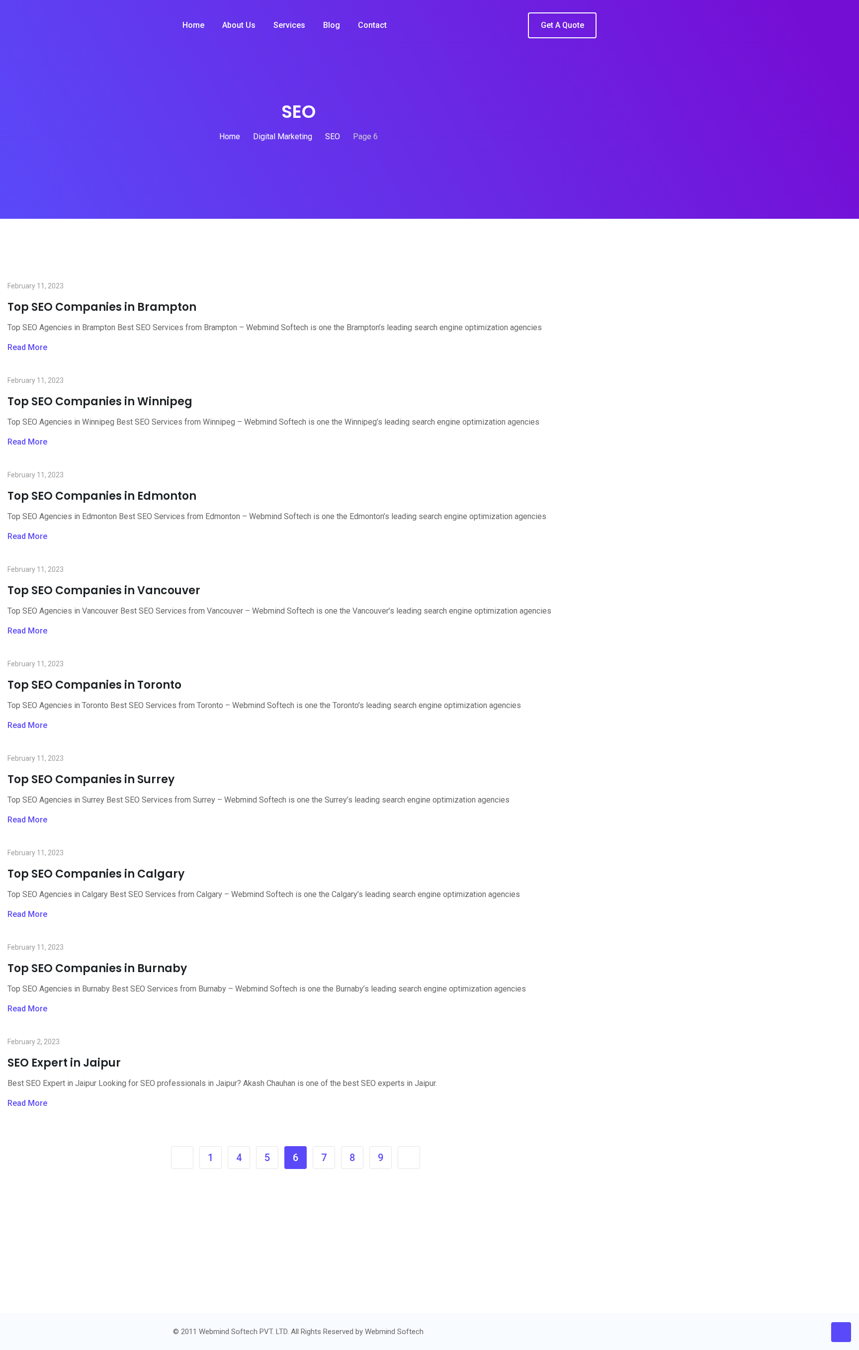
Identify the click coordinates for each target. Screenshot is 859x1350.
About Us (239, 25)
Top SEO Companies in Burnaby (97, 968)
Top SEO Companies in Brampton (101, 307)
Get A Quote (562, 25)
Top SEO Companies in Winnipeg (99, 401)
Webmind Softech (394, 1331)
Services (289, 25)
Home (193, 25)
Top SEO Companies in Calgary (95, 874)
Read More (27, 347)
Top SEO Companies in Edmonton (101, 496)
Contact (372, 25)
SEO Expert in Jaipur (64, 1063)
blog (331, 25)
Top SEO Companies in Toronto (94, 685)
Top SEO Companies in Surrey (90, 779)
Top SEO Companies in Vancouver (103, 590)
